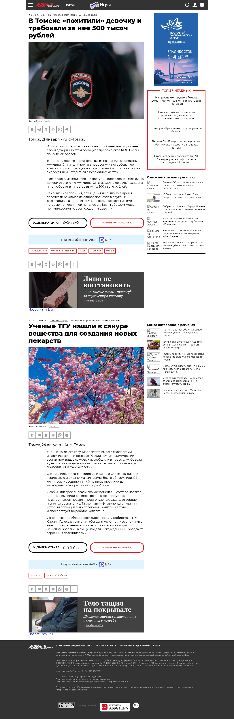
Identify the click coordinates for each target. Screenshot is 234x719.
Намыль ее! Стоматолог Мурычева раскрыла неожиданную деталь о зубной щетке (182, 233)
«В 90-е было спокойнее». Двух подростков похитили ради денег (182, 196)
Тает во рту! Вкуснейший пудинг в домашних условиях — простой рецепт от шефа (182, 344)
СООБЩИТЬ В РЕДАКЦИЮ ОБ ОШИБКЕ (140, 645)
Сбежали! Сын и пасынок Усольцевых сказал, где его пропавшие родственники (184, 185)
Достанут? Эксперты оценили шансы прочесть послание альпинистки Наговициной (184, 369)
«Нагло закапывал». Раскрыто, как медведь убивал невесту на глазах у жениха (183, 245)
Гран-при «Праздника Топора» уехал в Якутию (176, 130)
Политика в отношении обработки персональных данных (84, 679)
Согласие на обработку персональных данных (78, 676)
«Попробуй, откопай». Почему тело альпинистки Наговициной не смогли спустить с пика (183, 381)
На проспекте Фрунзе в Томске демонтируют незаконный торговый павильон (176, 100)
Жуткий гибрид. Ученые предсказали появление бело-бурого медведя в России (184, 356)
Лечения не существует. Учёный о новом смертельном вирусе (182, 391)
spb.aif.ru (54, 426)
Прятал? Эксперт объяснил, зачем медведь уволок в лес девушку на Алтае (182, 332)
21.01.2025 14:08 (37, 15)
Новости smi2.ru (41, 309)
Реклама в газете (106, 645)
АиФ (47, 121)
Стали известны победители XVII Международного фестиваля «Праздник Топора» (176, 159)
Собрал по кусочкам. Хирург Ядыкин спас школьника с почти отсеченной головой (184, 209)
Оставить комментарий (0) (117, 223)
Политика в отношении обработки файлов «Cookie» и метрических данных (92, 682)
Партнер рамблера (87, 705)
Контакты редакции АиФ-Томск (74, 645)
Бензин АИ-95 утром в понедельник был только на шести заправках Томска (176, 144)
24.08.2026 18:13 (37, 320)
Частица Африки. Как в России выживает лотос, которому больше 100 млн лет (183, 221)
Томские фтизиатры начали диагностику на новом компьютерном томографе (176, 115)
